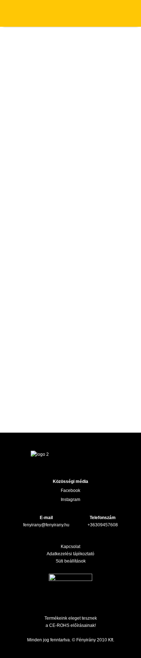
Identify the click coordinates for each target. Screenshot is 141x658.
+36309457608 (102, 524)
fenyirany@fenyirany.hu (46, 524)
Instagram (70, 499)
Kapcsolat (70, 546)
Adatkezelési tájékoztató (70, 553)
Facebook (70, 490)
